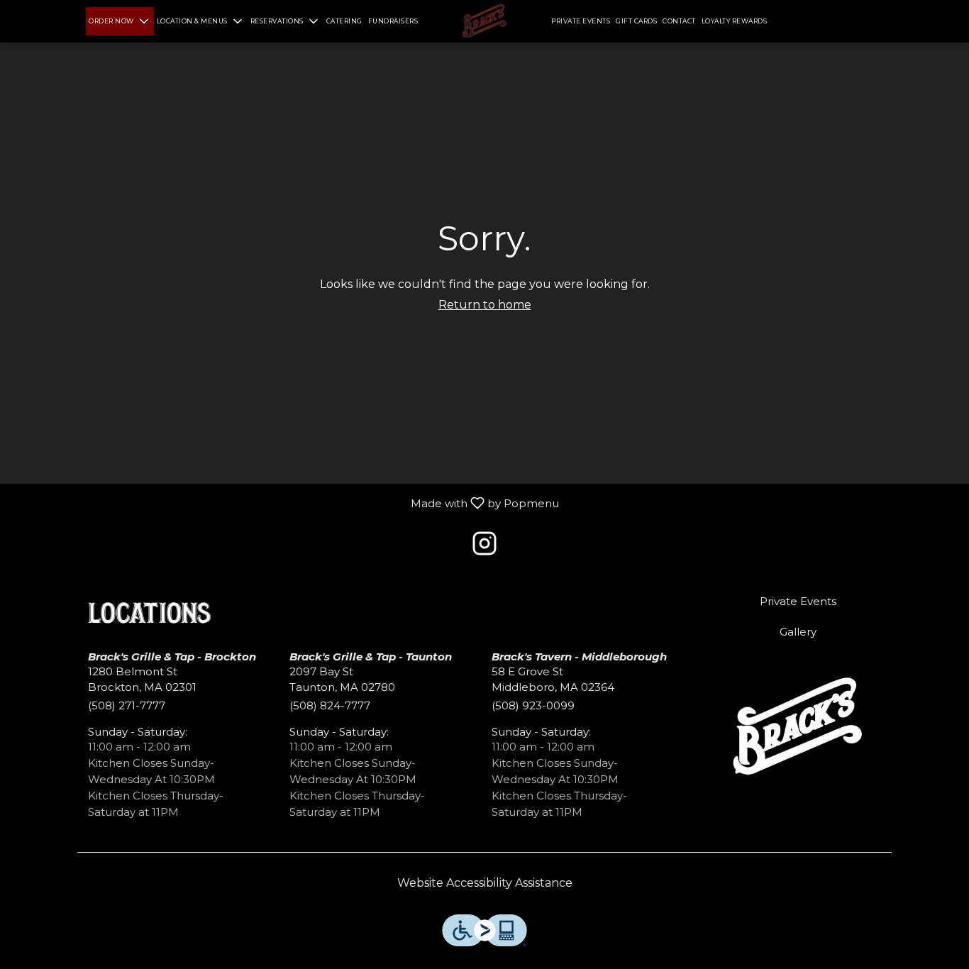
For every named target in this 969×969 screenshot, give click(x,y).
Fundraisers (393, 21)
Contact (679, 21)
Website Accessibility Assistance (484, 883)
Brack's (798, 727)
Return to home (484, 304)
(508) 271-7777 (126, 705)
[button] (120, 21)
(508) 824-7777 (329, 705)
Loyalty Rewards (735, 21)
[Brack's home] (484, 21)
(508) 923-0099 (533, 705)
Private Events (580, 21)
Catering (344, 21)
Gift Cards (636, 21)
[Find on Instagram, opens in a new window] (484, 547)
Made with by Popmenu (285, 502)
